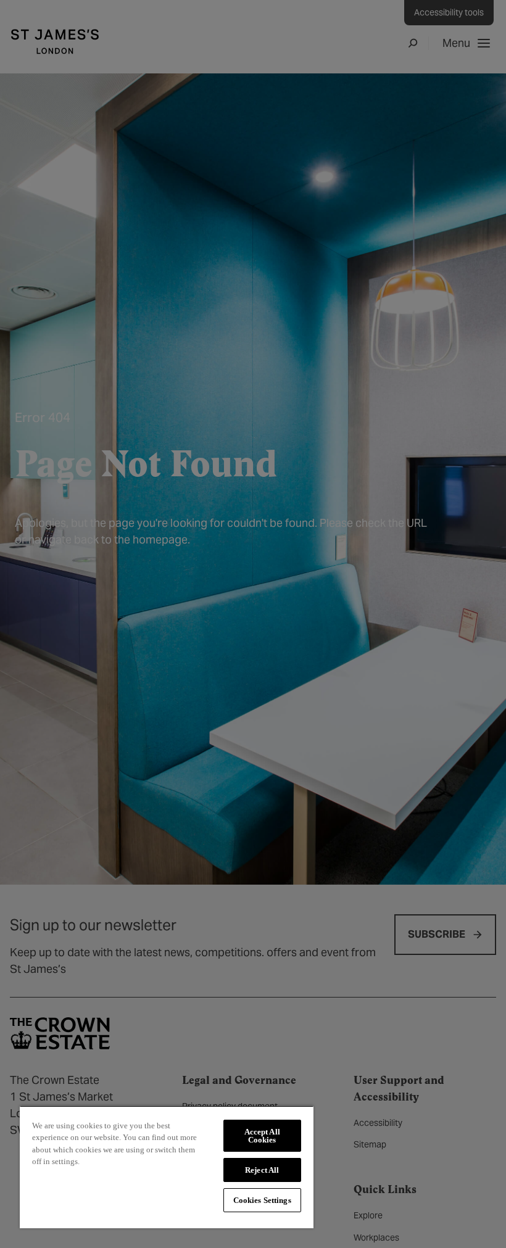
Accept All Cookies (262, 1135)
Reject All (262, 1170)
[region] (166, 1166)
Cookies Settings (262, 1200)
